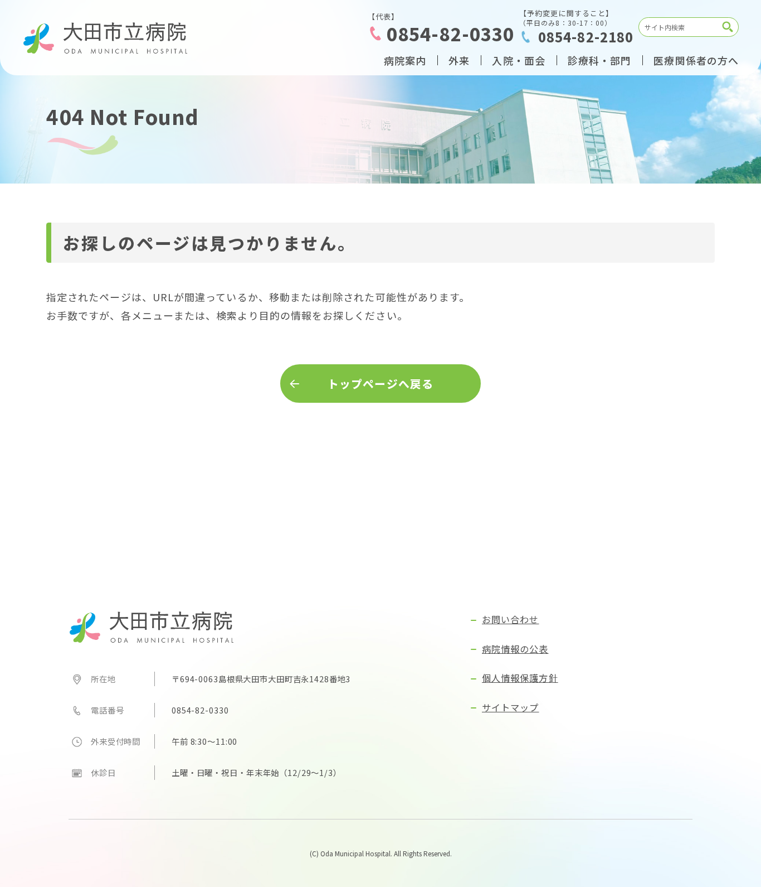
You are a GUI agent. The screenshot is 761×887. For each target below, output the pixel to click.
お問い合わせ (510, 619)
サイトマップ (510, 707)
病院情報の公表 (515, 648)
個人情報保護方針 (520, 677)
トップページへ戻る (381, 383)
